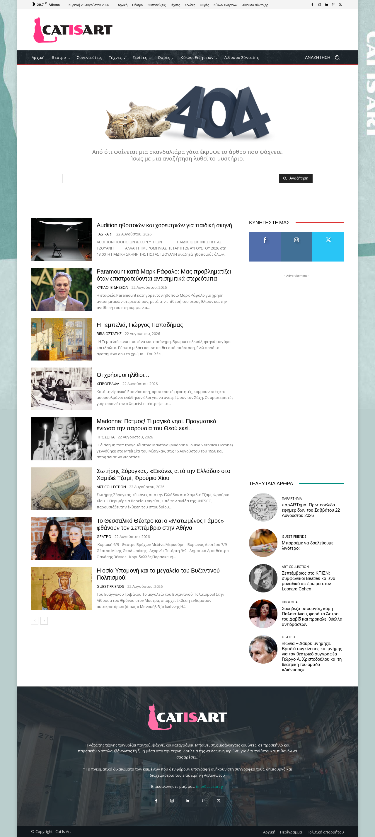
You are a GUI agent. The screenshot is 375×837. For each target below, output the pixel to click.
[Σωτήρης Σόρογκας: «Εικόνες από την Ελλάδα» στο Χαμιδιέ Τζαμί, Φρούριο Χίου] (61, 488)
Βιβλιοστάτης (109, 334)
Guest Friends (110, 586)
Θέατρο (104, 537)
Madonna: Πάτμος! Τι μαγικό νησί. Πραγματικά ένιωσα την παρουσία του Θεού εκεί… (157, 425)
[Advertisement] (235, 30)
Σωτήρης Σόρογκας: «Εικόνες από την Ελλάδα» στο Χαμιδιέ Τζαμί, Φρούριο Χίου (163, 474)
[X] (340, 4)
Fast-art (105, 234)
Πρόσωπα (106, 437)
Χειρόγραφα (108, 384)
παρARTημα (292, 498)
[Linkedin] (326, 4)
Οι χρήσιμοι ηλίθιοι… (123, 374)
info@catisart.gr (210, 786)
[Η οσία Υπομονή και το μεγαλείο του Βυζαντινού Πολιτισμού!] (61, 588)
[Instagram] (319, 4)
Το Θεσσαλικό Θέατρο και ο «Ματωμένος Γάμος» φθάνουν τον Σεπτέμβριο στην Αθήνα (160, 524)
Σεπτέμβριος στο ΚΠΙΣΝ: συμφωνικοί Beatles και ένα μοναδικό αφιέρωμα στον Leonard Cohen (308, 581)
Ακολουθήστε (296, 234)
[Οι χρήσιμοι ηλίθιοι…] (61, 389)
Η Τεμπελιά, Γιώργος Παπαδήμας (140, 324)
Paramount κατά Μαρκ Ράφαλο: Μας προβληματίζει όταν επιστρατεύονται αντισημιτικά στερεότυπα (164, 275)
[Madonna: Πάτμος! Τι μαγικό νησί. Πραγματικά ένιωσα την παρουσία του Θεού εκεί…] (61, 438)
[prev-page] (34, 621)
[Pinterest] (333, 4)
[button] (324, 57)
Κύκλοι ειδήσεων (112, 287)
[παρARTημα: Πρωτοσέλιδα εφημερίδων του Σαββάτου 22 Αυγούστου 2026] (263, 507)
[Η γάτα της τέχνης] (73, 30)
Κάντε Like (264, 234)
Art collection (111, 487)
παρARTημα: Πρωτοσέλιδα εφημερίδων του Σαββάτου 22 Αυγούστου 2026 (311, 510)
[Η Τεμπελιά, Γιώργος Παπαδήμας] (61, 339)
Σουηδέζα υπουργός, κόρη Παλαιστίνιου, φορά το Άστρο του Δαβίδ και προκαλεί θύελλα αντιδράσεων (312, 616)
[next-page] (44, 621)
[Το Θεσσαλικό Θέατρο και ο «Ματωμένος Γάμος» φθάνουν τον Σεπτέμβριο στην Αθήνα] (61, 538)
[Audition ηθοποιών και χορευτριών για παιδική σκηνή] (61, 239)
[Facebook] (312, 4)
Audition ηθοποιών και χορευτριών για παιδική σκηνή (164, 225)
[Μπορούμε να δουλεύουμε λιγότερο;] (263, 543)
